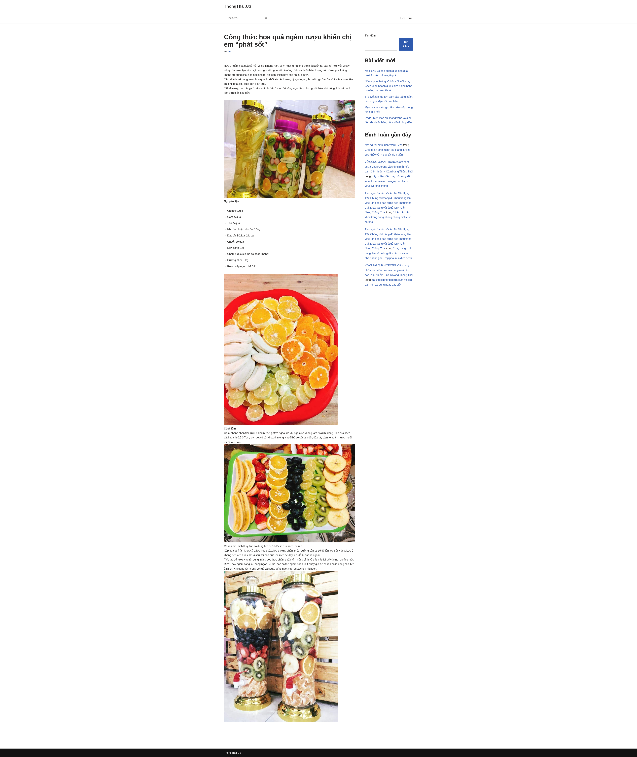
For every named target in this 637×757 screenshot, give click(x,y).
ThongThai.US (232, 752)
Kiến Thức (406, 18)
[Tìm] (266, 18)
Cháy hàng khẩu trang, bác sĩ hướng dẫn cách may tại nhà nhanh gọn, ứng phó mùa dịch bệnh (388, 253)
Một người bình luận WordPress (383, 145)
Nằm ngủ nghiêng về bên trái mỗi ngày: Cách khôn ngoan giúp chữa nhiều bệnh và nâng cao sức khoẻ (388, 86)
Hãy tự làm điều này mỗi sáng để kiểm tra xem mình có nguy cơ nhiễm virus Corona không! (387, 181)
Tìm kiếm (370, 35)
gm (229, 51)
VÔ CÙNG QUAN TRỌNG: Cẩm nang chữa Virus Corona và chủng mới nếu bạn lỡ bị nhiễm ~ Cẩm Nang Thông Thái (389, 167)
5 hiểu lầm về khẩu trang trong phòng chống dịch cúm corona (388, 217)
